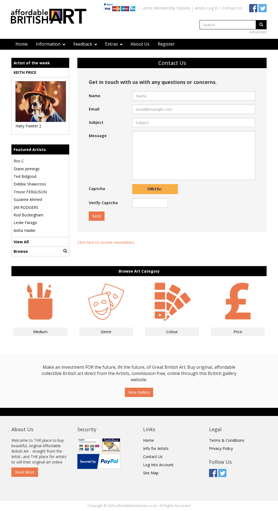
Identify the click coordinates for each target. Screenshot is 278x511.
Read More (24, 472)
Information (49, 44)
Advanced (258, 31)
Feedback (83, 44)
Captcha (97, 188)
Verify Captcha (103, 202)
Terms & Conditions (226, 440)
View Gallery (139, 392)
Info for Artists (156, 448)
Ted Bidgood (25, 176)
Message (98, 135)
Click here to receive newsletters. (106, 242)
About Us (140, 44)
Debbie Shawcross (30, 184)
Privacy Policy (221, 448)
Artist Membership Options (166, 8)
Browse (21, 251)
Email (94, 109)
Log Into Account (158, 464)
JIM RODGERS (26, 207)
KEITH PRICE (25, 72)
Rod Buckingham (28, 214)
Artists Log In (206, 8)
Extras (112, 44)
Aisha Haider (25, 230)
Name (94, 95)
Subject (96, 122)
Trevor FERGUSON (30, 191)
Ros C (19, 160)
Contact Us (232, 8)
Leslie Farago (25, 222)
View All (21, 241)
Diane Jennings (27, 168)
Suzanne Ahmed (28, 199)
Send (96, 216)
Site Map (151, 472)
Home (21, 44)
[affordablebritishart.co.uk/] (51, 17)
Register (166, 44)
